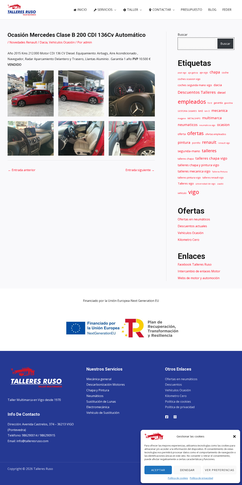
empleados (192, 101)
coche (225, 72)
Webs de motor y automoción (199, 278)
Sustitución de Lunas (101, 401)
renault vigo (224, 143)
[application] (114, 10)
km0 (200, 111)
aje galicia (193, 72)
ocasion (223, 124)
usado (220, 183)
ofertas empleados (215, 134)
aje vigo (204, 72)
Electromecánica (97, 407)
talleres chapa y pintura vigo (198, 165)
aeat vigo (182, 72)
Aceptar (158, 470)
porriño (196, 142)
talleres (209, 151)
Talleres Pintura (219, 171)
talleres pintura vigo (189, 177)
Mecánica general (98, 379)
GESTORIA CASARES (187, 111)
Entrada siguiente (140, 170)
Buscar (183, 34)
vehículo (182, 193)
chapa (215, 72)
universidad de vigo (205, 183)
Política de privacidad (201, 478)
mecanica (219, 110)
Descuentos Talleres (197, 92)
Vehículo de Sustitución (102, 413)
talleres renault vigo (213, 177)
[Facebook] (166, 417)
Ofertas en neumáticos (194, 219)
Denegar (187, 470)
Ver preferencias (219, 470)
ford (210, 103)
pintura (184, 142)
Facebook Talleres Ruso (195, 264)
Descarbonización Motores (105, 384)
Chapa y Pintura (97, 390)
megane (182, 118)
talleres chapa (186, 158)
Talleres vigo (186, 183)
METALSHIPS (194, 118)
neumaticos (188, 124)
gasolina (228, 102)
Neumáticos (94, 396)
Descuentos (173, 384)
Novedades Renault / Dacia (28, 42)
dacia (218, 85)
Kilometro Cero (188, 240)
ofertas (195, 133)
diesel (221, 92)
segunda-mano (189, 151)
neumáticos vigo (207, 125)
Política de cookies (178, 478)
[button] (234, 436)
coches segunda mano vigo (195, 85)
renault (209, 142)
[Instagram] (175, 417)
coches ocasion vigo (189, 79)
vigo (193, 192)
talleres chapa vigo (211, 158)
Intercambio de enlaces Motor (199, 271)
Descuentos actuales (192, 226)
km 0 (207, 111)
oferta (182, 134)
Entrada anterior (21, 170)
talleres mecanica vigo (194, 171)
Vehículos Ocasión (62, 42)
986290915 (47, 435)
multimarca (212, 117)
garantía (218, 102)
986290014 (30, 435)
